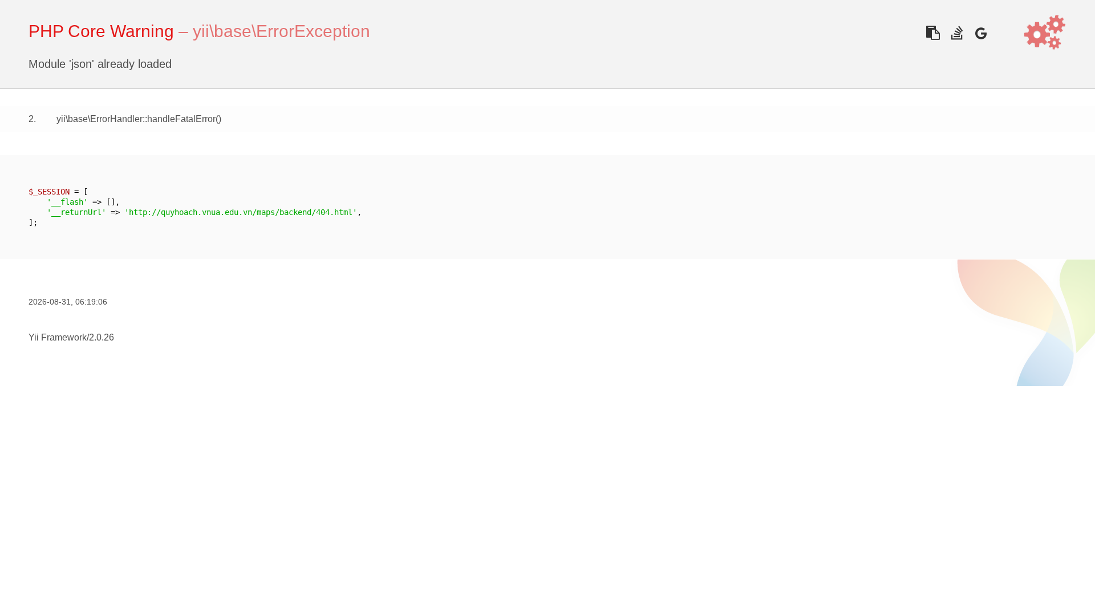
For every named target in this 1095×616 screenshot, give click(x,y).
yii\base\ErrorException (281, 31)
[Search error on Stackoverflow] (957, 33)
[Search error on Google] (981, 33)
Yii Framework (58, 337)
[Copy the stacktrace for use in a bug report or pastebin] (933, 33)
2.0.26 (101, 337)
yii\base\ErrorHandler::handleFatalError (136, 119)
